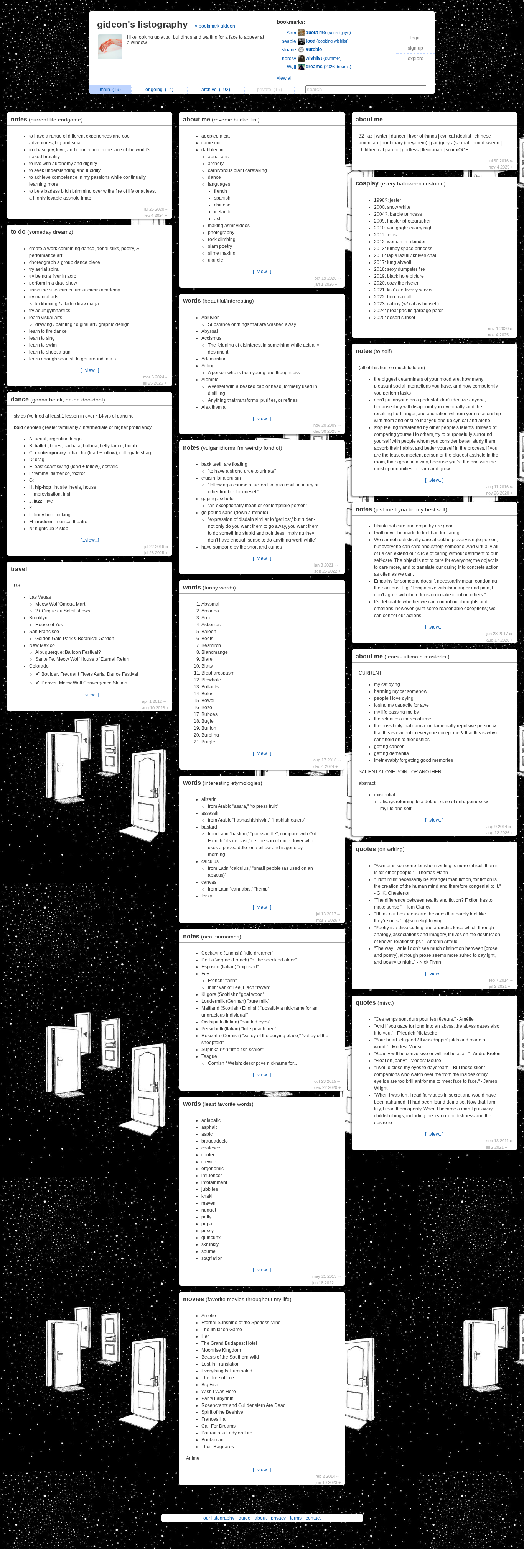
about (261, 1518)
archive (215, 89)
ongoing (159, 89)
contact (313, 1518)
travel (19, 569)
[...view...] (90, 370)
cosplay (401, 183)
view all (285, 78)
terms (296, 1518)
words (218, 300)
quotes (380, 849)
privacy (278, 1518)
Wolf (291, 67)
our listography (218, 1518)
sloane (289, 49)
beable (289, 41)
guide (244, 1518)
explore (415, 58)
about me (221, 119)
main (110, 89)
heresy (289, 58)
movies (237, 1299)
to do (42, 231)
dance (58, 399)
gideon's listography (142, 24)
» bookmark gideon (215, 26)
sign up (415, 48)
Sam (291, 33)
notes (47, 119)
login (415, 38)
